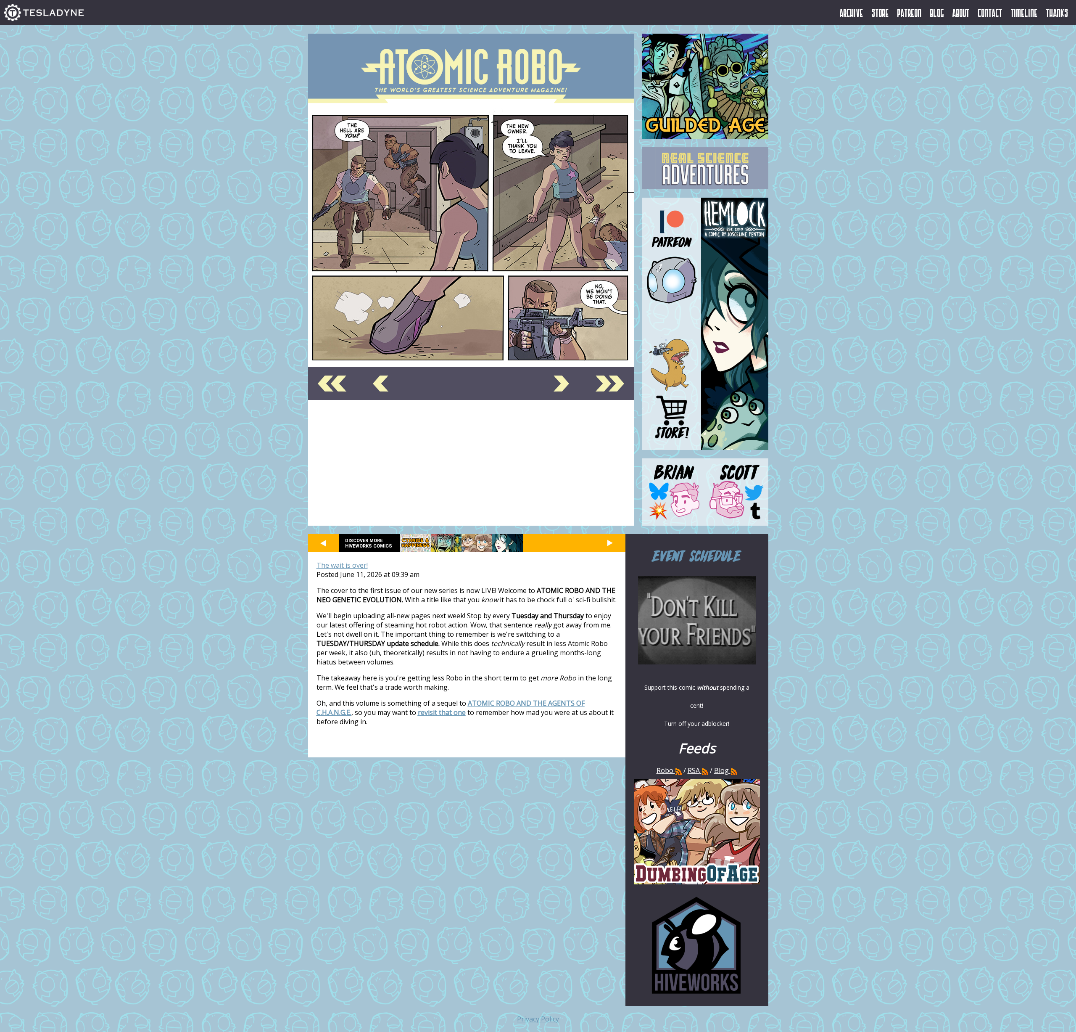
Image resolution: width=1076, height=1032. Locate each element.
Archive (851, 13)
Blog (937, 13)
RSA (694, 770)
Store (880, 13)
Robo (666, 770)
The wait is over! (342, 565)
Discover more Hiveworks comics (368, 543)
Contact (990, 13)
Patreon (909, 13)
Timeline (1024, 13)
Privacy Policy (538, 1019)
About (961, 13)
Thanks (1057, 13)
